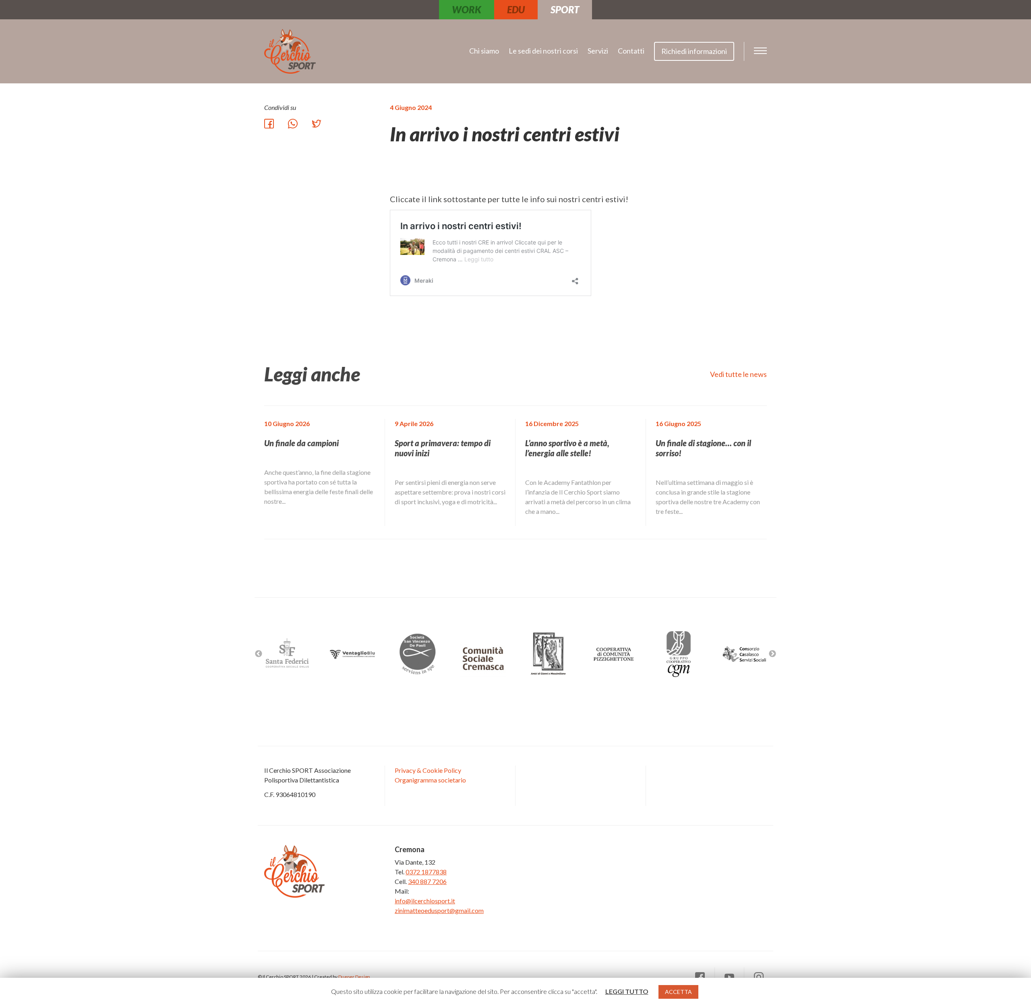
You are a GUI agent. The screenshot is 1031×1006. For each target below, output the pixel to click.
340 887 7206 (427, 881)
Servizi (598, 50)
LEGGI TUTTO (626, 991)
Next (772, 654)
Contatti (631, 50)
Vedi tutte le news (738, 374)
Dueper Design (354, 977)
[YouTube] (729, 977)
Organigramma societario (430, 780)
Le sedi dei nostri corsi (543, 50)
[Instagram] (759, 977)
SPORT (565, 9)
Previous (259, 654)
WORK (466, 9)
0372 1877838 (426, 872)
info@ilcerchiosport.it (425, 901)
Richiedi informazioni (694, 51)
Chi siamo (484, 50)
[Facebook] (700, 977)
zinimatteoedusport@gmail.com (439, 910)
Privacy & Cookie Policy (428, 770)
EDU (516, 9)
